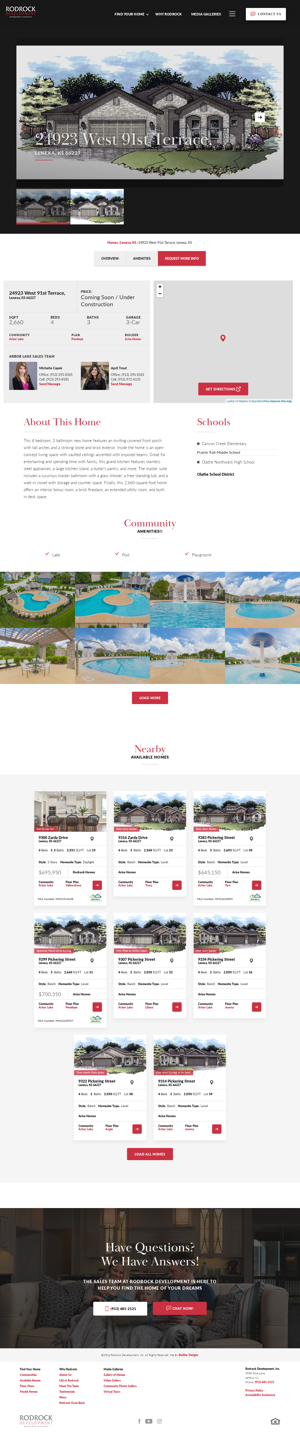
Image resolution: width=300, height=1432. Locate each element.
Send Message (49, 383)
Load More (150, 697)
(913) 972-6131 (129, 379)
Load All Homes (150, 1154)
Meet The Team (69, 1386)
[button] (131, 14)
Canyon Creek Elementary (224, 443)
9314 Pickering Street (176, 1083)
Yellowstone (73, 885)
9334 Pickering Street (216, 961)
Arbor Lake (16, 339)
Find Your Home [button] (129, 14)
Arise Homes (133, 339)
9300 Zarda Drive (53, 839)
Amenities (142, 258)
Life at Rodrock (69, 1380)
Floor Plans (27, 1386)
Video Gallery (112, 1380)
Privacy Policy (254, 1390)
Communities (28, 1375)
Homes (112, 242)
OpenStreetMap (260, 401)
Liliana (149, 1007)
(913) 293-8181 (61, 374)
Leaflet (230, 401)
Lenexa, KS (128, 242)
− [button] (159, 294)
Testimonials (67, 1392)
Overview (110, 258)
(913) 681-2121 (123, 1308)
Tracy (148, 885)
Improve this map (281, 401)
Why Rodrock (168, 14)
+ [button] (159, 287)
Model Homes (29, 1392)
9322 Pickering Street (97, 1083)
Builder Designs (188, 1355)
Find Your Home (30, 1369)
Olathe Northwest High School (228, 462)
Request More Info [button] (182, 258)
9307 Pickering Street (136, 961)
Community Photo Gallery (120, 1386)
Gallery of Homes (114, 1375)
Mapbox (243, 401)
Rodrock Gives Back (72, 1403)
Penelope (77, 339)
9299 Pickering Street (57, 961)
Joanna (229, 1007)
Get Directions (221, 389)
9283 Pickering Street (216, 839)
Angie (109, 1129)
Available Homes (30, 1380)
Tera (227, 885)
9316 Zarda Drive (133, 839)
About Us (65, 1375)
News (62, 1397)
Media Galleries (206, 14)
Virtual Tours (112, 1392)
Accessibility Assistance (260, 1395)
